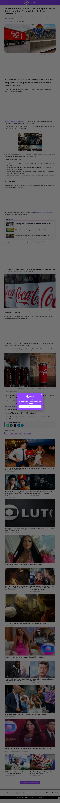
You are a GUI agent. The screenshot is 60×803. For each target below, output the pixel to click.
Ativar (30, 406)
